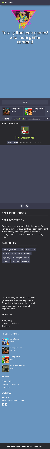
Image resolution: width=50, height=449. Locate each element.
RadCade (5, 397)
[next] (47, 111)
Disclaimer (6, 326)
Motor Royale (19, 119)
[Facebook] (3, 404)
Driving (27, 253)
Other (26, 257)
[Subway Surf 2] (28, 111)
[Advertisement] (25, 71)
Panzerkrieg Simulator (17, 365)
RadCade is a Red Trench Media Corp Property (25, 446)
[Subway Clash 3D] (6, 111)
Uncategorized (9, 249)
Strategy (25, 261)
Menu (25, 102)
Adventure (30, 249)
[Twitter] (6, 404)
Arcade (6, 253)
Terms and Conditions (10, 323)
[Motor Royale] (5, 341)
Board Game (13, 123)
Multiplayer (17, 257)
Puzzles (6, 261)
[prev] (44, 119)
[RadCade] (25, 18)
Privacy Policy (7, 320)
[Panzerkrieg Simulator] (5, 368)
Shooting (16, 261)
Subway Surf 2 (38, 109)
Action (20, 249)
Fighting (6, 257)
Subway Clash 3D (16, 109)
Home (4, 123)
